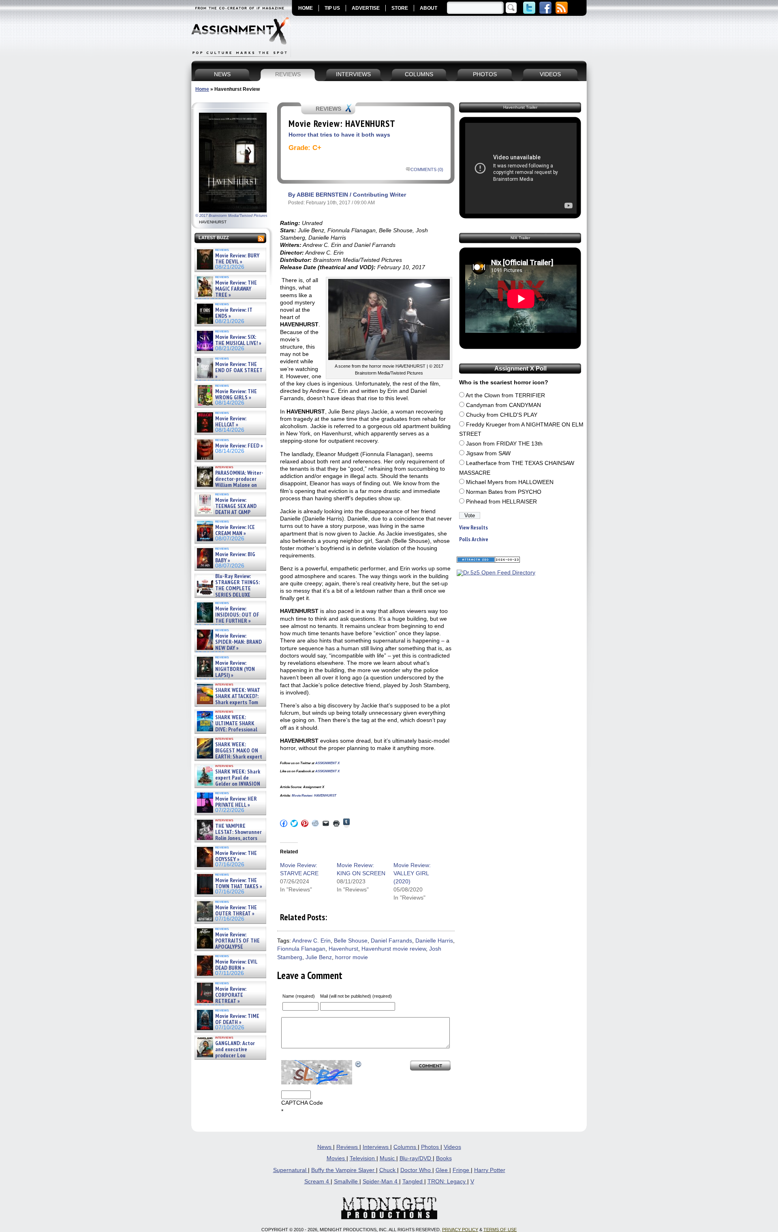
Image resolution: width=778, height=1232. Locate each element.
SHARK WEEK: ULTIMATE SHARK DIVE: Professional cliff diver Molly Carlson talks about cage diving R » (229, 730)
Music (388, 1158)
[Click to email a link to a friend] (325, 823)
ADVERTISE (366, 8)
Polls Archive (473, 539)
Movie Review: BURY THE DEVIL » (237, 259)
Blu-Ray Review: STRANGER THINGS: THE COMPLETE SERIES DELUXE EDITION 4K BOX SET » (227, 588)
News (325, 1147)
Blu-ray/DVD (416, 1158)
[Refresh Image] (358, 1064)
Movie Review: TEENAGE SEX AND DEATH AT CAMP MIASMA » (225, 509)
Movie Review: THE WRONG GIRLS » (236, 394)
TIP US (332, 8)
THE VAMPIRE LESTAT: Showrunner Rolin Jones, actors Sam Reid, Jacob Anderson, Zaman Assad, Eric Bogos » (228, 838)
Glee (442, 1170)
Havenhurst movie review (393, 949)
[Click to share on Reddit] (315, 823)
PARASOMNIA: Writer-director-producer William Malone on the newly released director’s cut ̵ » (229, 485)
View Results (473, 528)
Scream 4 (317, 1181)
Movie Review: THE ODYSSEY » (236, 856)
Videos (452, 1147)
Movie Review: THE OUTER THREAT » (236, 910)
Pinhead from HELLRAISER (501, 502)
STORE (399, 8)
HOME (305, 8)
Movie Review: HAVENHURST (314, 795)
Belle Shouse (351, 941)
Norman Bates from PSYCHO (503, 492)
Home (202, 89)
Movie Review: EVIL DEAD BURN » (236, 965)
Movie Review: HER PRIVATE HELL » (236, 802)
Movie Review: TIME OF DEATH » (237, 1019)
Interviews (376, 1147)
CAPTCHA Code (302, 1103)
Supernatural (290, 1170)
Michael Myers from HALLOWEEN (510, 482)
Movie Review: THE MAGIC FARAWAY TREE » (236, 289)
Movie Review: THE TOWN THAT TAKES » (238, 883)
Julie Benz (319, 957)
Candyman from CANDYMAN (503, 405)
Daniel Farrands (391, 941)
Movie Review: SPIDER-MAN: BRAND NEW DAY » (238, 642)
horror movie (351, 957)
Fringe (462, 1170)
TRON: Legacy (447, 1181)
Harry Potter (489, 1170)
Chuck (388, 1170)
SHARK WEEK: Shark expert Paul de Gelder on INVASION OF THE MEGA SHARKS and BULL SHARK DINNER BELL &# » (228, 787)
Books (444, 1158)
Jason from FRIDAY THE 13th (504, 444)
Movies (336, 1158)
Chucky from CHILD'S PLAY (501, 415)
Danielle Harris (434, 941)
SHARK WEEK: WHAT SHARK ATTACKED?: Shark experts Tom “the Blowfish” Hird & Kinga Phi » (227, 702)
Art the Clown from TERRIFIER (505, 395)
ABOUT (428, 8)
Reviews (347, 1147)
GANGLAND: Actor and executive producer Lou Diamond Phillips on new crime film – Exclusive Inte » (229, 1055)
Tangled (413, 1181)
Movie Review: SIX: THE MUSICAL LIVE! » (238, 340)
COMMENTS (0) (426, 169)
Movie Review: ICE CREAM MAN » (235, 530)
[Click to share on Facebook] (283, 823)
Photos (430, 1147)
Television (363, 1158)
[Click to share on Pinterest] (304, 823)
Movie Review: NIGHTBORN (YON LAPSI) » (235, 669)
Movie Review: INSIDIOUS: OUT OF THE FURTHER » (237, 615)
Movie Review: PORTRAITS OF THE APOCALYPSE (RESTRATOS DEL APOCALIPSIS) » (227, 947)
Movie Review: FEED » (239, 446)
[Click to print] (336, 823)
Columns (405, 1147)
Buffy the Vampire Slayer (343, 1170)
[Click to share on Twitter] (294, 823)
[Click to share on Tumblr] (346, 823)
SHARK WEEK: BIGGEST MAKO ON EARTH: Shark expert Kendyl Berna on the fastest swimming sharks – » (228, 757)
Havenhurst (343, 949)
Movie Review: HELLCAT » (230, 422)
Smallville (346, 1181)
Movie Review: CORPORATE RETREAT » (230, 995)
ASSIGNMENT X (327, 763)
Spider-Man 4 (381, 1181)
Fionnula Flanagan (301, 949)
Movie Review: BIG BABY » (235, 557)
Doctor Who (416, 1170)
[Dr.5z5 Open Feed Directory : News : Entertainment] (496, 573)
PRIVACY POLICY (460, 1229)
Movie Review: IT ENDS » (233, 313)
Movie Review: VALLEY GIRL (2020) (412, 873)
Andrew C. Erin (311, 941)
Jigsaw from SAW (488, 453)
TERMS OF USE (500, 1229)
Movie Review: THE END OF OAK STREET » (239, 370)
